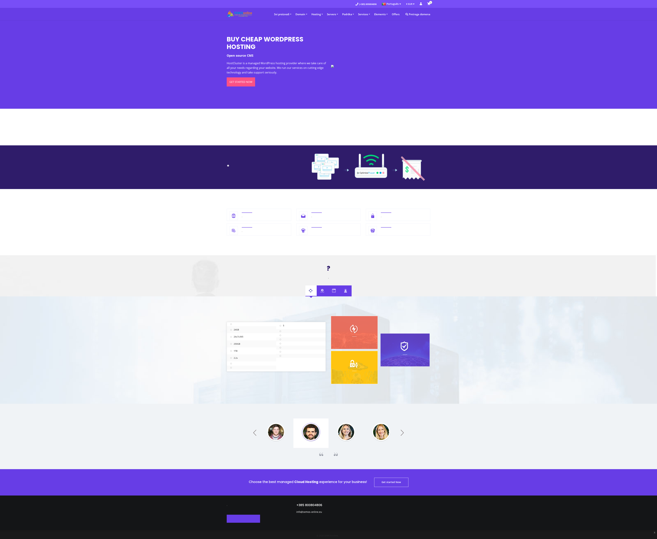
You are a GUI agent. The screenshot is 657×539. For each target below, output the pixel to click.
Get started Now (240, 82)
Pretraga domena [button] (419, 14)
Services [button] (363, 14)
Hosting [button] (316, 14)
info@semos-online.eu (309, 511)
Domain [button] (300, 14)
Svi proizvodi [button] (281, 14)
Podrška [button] (347, 14)
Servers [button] (331, 14)
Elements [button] (380, 14)
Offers (396, 14)
